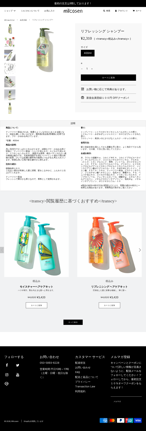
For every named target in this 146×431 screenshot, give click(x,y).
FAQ (77, 372)
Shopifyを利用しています (33, 421)
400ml (88, 52)
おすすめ (23, 20)
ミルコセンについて (30, 10)
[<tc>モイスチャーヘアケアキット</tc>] (36, 245)
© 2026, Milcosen (11, 421)
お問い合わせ (83, 367)
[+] (92, 69)
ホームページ (9, 20)
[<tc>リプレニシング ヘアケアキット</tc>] (109, 245)
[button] (140, 250)
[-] (82, 69)
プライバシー (83, 381)
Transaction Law (85, 386)
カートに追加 (36, 305)
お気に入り (49, 10)
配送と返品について (86, 377)
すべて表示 (73, 322)
